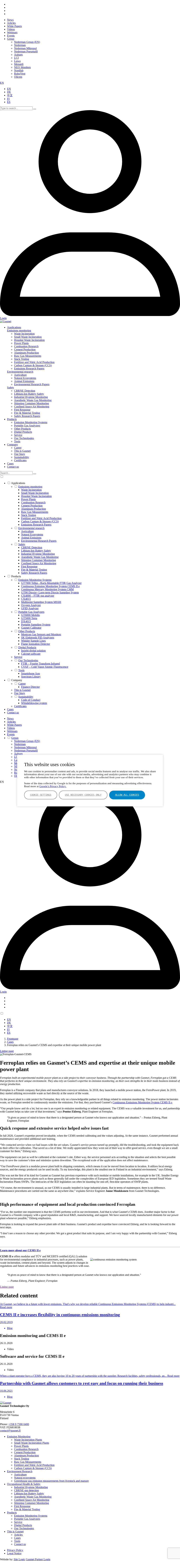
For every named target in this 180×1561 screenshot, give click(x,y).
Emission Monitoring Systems (30, 422)
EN (2, 82)
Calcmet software (30, 653)
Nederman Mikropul (25, 48)
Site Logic (19, 1559)
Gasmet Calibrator (31, 627)
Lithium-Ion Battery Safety (29, 393)
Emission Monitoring (18, 1436)
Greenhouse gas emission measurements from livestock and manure (51, 1480)
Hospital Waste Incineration (29, 340)
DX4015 (26, 621)
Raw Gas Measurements (27, 355)
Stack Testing (21, 359)
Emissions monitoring (19, 330)
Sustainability (21, 457)
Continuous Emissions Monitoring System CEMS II (142, 1102)
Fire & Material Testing (27, 412)
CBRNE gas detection (26, 1490)
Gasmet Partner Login (38, 1559)
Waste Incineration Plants (28, 1439)
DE (9, 91)
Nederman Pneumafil (26, 51)
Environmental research (20, 371)
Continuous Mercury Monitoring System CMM (47, 589)
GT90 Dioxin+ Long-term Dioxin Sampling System (50, 592)
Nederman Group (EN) (27, 41)
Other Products (22, 428)
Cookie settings (40, 794)
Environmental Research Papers (31, 384)
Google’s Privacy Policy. (52, 786)
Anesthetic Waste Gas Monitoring (33, 400)
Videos (11, 29)
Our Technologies (24, 438)
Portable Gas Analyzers (27, 425)
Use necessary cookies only (83, 794)
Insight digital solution (33, 650)
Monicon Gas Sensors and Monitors (41, 634)
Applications (14, 327)
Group (10, 38)
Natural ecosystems (25, 1477)
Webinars (12, 32)
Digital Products (23, 431)
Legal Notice (14, 1553)
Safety (10, 387)
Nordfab (18, 70)
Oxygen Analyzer (31, 605)
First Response (22, 409)
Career (17, 447)
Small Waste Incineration (28, 336)
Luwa (17, 60)
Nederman (20, 45)
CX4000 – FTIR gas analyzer (37, 595)
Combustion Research (26, 346)
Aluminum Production (26, 352)
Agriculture (20, 374)
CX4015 (26, 598)
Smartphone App (30, 673)
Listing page (7, 1051)
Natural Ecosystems (25, 378)
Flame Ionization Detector (35, 643)
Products (12, 419)
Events (11, 35)
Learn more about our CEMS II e (20, 1250)
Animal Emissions (24, 381)
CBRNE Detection (24, 390)
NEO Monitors (22, 67)
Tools (17, 441)
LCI (16, 57)
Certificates (20, 460)
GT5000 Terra (29, 618)
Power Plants (21, 343)
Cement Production (25, 349)
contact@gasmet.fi (10, 1430)
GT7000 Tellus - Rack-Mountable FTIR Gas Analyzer (51, 583)
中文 (10, 95)
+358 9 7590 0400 (18, 1424)
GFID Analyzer (29, 608)
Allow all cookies (127, 794)
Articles (11, 22)
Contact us (13, 466)
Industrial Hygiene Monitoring (31, 397)
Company (12, 444)
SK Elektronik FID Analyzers (37, 637)
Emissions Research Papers (29, 368)
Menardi (18, 64)
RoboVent (19, 73)
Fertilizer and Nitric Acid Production (34, 362)
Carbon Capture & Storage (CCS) (33, 365)
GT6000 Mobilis (30, 615)
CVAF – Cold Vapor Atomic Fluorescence (44, 666)
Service (18, 435)
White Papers (14, 26)
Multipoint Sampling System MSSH (41, 602)
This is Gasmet (22, 450)
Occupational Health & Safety (23, 1484)
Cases (10, 463)
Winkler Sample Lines (33, 640)
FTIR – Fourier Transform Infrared (40, 663)
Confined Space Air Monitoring (31, 406)
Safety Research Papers (27, 416)
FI (8, 98)
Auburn (18, 54)
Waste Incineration (24, 333)
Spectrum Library (31, 676)
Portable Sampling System (35, 624)
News (10, 19)
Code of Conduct (30, 699)
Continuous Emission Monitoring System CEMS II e (50, 586)
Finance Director (30, 686)
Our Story (19, 454)
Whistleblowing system (34, 702)
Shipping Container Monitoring (31, 403)
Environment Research (19, 1471)
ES (8, 101)
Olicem (18, 76)
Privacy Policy (15, 1550)
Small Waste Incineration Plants (31, 1442)
